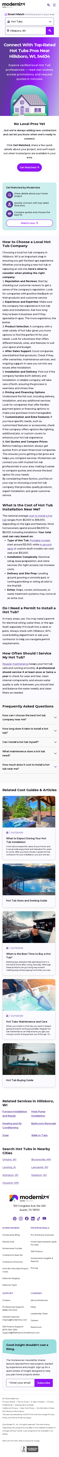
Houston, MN (10, 1182)
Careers (34, 1320)
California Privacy (10, 1408)
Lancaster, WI (39, 1167)
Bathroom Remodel (43, 1123)
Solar (5, 1135)
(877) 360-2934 (9, 1330)
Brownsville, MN (41, 1159)
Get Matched (28, 167)
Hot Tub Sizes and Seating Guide (26, 900)
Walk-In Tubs (39, 1135)
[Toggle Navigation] (54, 5)
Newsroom (36, 1327)
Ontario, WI (9, 1159)
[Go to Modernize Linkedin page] (33, 1219)
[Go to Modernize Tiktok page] (38, 1219)
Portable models (40, 540)
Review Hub (8, 1242)
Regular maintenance (15, 664)
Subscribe (43, 1382)
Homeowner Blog (11, 1235)
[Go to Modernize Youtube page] (44, 1219)
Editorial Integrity (11, 1278)
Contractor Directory (12, 1262)
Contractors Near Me (12, 1255)
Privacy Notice (8, 1402)
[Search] (48, 5)
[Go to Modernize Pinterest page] (14, 1219)
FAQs (33, 1307)
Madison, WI (39, 1175)
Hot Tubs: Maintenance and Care (26, 1021)
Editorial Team (9, 1285)
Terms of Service (19, 1417)
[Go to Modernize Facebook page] (27, 1219)
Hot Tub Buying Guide (19, 1080)
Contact (6, 1300)
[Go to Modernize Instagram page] (21, 1219)
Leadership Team (39, 1313)
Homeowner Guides (12, 1248)
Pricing (34, 1268)
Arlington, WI (10, 1175)
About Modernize (39, 1300)
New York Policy (28, 1408)
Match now (28, 223)
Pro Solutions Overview (42, 1235)
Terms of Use (23, 1402)
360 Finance (37, 1251)
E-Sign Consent (38, 1402)
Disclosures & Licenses (24, 1405)
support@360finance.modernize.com (20, 1333)
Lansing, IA (9, 1167)
